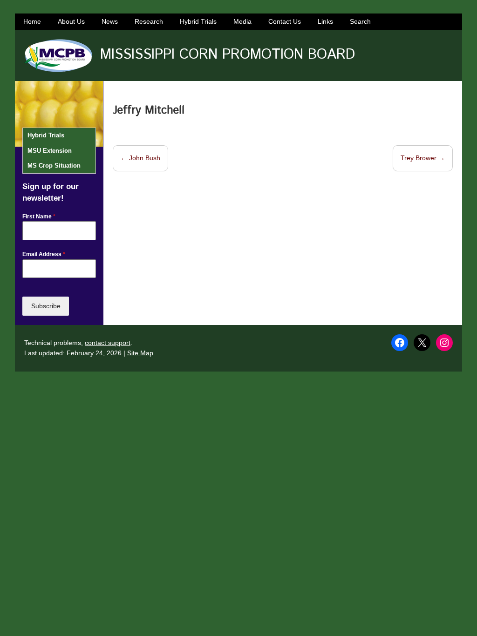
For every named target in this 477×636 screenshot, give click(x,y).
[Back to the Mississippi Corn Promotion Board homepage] (57, 55)
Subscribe (46, 306)
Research (149, 21)
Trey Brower (423, 158)
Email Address (43, 254)
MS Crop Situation (54, 165)
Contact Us (284, 21)
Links (325, 21)
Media (242, 21)
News (110, 21)
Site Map (140, 353)
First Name (38, 216)
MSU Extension (49, 150)
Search (360, 21)
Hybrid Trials (198, 21)
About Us (71, 21)
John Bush (140, 158)
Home (32, 21)
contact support (107, 342)
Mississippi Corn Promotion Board (227, 55)
